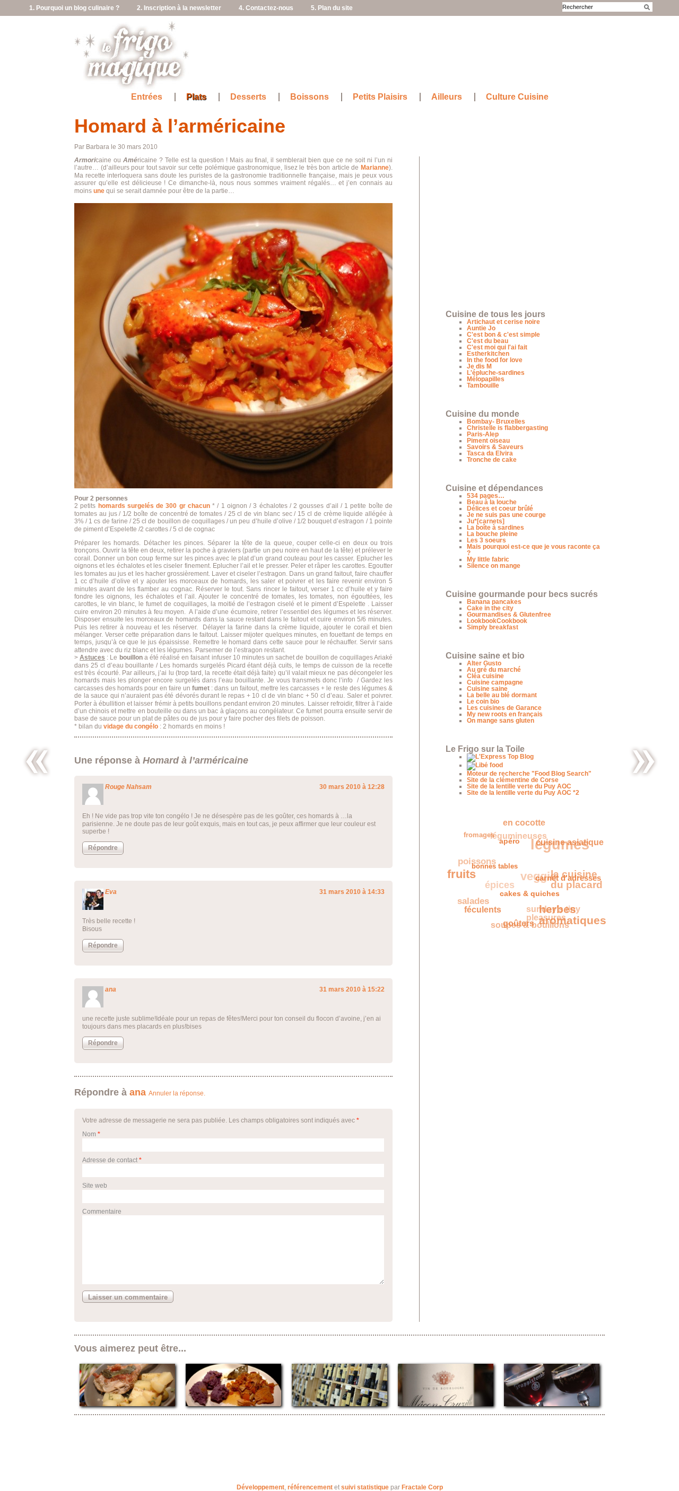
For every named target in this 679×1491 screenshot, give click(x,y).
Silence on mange (493, 565)
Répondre (103, 848)
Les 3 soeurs (486, 540)
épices (501, 876)
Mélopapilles (485, 379)
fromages (484, 831)
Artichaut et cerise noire (503, 322)
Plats (196, 97)
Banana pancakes (494, 602)
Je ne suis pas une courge (506, 515)
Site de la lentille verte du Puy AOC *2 (523, 792)
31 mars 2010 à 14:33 (352, 892)
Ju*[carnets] (485, 521)
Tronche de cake (492, 459)
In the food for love (495, 360)
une (99, 191)
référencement (310, 1487)
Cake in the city (490, 608)
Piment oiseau (488, 440)
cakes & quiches (525, 900)
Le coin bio (483, 701)
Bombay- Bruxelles (496, 421)
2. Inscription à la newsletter (179, 8)
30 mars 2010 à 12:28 (352, 787)
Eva (111, 892)
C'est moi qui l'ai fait (497, 347)
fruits (462, 869)
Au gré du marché (494, 669)
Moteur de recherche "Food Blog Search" (529, 773)
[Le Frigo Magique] (132, 85)
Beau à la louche (492, 502)
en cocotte (530, 825)
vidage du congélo (130, 726)
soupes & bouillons (524, 920)
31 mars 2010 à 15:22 (352, 989)
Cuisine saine (487, 688)
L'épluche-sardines (496, 372)
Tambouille (483, 385)
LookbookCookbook (497, 621)
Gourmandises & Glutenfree (509, 614)
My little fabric (488, 559)
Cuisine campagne (495, 682)
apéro (511, 848)
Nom (89, 1134)
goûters (511, 926)
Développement (260, 1487)
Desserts (248, 97)
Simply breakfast (492, 627)
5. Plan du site (332, 8)
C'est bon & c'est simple (503, 334)
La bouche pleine (492, 534)
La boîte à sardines (495, 527)
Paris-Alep (483, 434)
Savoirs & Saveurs (495, 447)
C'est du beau (487, 341)
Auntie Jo (481, 328)
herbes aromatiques (568, 921)
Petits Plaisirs (380, 97)
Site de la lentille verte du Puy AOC (519, 786)
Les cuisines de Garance (504, 708)
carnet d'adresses (565, 888)
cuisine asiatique (557, 855)
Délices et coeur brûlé (500, 508)
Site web (94, 1185)
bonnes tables (494, 868)
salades (472, 892)
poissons (481, 851)
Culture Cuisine (517, 97)
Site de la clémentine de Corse (513, 780)
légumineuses (525, 831)
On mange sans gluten (500, 720)
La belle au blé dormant (502, 695)
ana (110, 989)
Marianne (375, 167)
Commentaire (101, 1211)
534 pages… (485, 495)
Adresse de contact (109, 1160)
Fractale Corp (422, 1487)
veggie (541, 873)
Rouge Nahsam (128, 787)
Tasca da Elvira (490, 453)
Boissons (309, 97)
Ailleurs (446, 97)
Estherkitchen (488, 353)
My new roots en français (505, 714)
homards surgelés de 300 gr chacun (154, 506)
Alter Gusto (484, 663)
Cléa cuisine (485, 676)
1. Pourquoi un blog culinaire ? (74, 8)
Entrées (146, 97)
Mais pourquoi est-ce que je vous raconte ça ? (533, 550)
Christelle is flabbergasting (507, 428)
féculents (477, 907)
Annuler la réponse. (177, 1093)
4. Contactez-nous (266, 8)
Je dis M (479, 366)
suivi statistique (365, 1487)
